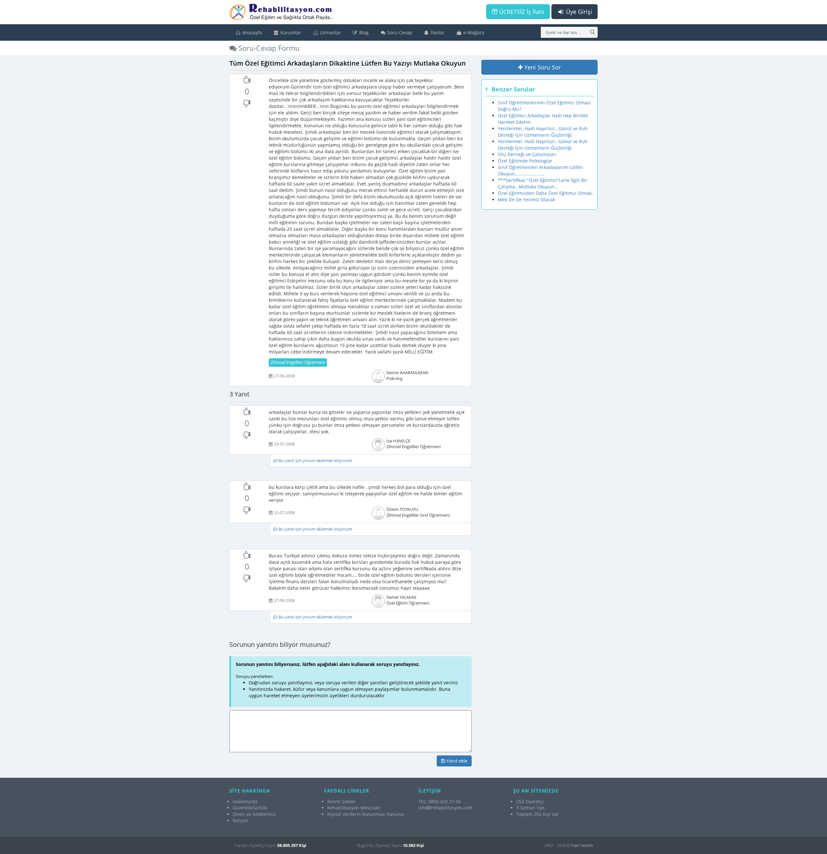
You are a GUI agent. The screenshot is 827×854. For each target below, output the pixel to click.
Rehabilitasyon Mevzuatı (353, 808)
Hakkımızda (245, 801)
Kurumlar (290, 32)
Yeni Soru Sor (542, 67)
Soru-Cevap (399, 32)
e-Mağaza (473, 32)
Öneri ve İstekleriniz (254, 814)
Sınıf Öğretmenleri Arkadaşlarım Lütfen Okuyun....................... (540, 170)
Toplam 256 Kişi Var (537, 814)
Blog (363, 32)
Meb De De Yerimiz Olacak (526, 199)
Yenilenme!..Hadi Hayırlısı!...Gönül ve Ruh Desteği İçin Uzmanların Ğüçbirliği (543, 131)
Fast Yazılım (582, 845)
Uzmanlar (330, 32)
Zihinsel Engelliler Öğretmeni (298, 362)
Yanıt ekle (456, 761)
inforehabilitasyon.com (445, 808)
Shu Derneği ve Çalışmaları (527, 154)
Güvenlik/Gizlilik (250, 808)
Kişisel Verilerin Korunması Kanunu (365, 814)
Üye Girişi (578, 12)
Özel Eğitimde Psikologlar (525, 161)
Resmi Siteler (341, 801)
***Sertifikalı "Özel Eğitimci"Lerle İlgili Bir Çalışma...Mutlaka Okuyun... (542, 183)
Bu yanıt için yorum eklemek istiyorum (314, 460)
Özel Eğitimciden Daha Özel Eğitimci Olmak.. (546, 193)
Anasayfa (251, 32)
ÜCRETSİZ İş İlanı (520, 12)
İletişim (240, 820)
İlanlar (437, 32)
